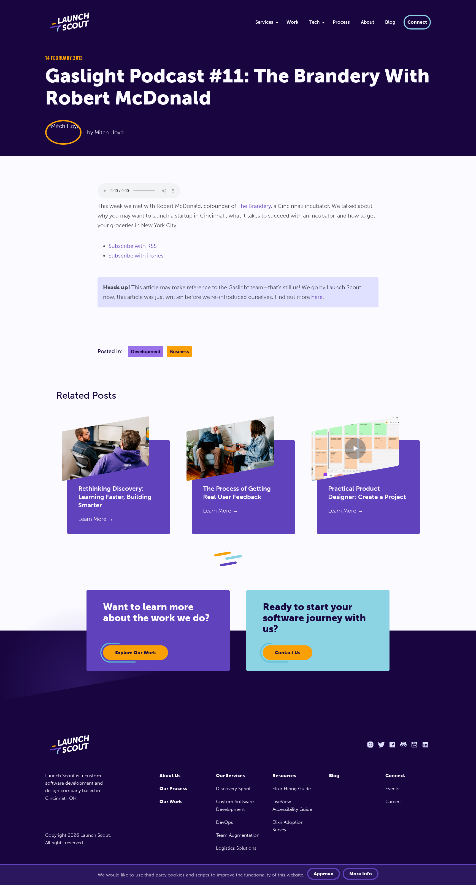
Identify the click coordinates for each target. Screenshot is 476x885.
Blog (390, 22)
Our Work (170, 801)
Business (179, 351)
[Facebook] (392, 744)
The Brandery (254, 206)
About (367, 22)
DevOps (224, 822)
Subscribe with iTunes (136, 255)
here (317, 297)
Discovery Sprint (233, 788)
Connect (417, 22)
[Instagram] (370, 744)
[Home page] (80, 744)
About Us (169, 775)
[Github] (403, 744)
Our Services (230, 775)
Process (341, 22)
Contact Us (287, 652)
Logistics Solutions (236, 848)
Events (392, 788)
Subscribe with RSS (133, 246)
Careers (393, 801)
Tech (314, 22)
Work (292, 22)
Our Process (173, 788)
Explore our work (135, 652)
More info (360, 873)
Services (264, 22)
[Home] (143, 22)
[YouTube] (414, 744)
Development (145, 351)
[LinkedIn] (425, 744)
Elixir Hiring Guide (291, 788)
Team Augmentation (237, 835)
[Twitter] (381, 744)
